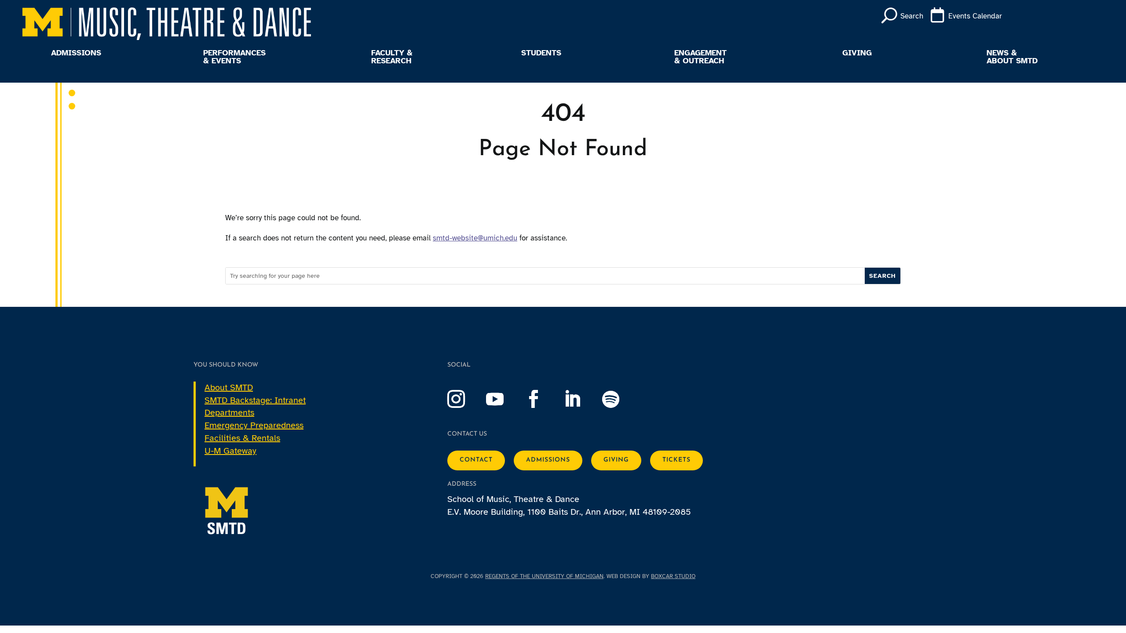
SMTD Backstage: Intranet (255, 400)
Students (541, 53)
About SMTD (229, 387)
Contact (476, 460)
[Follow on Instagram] (465, 399)
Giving (857, 53)
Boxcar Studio (673, 576)
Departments (229, 412)
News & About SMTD (1012, 57)
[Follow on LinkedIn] (581, 399)
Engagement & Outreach (700, 57)
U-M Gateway (230, 450)
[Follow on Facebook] (542, 399)
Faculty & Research (392, 57)
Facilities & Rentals (242, 438)
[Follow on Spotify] (619, 399)
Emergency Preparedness (254, 425)
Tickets (676, 460)
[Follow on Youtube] (503, 399)
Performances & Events (234, 57)
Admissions (76, 53)
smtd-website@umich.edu (475, 238)
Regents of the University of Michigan (544, 576)
